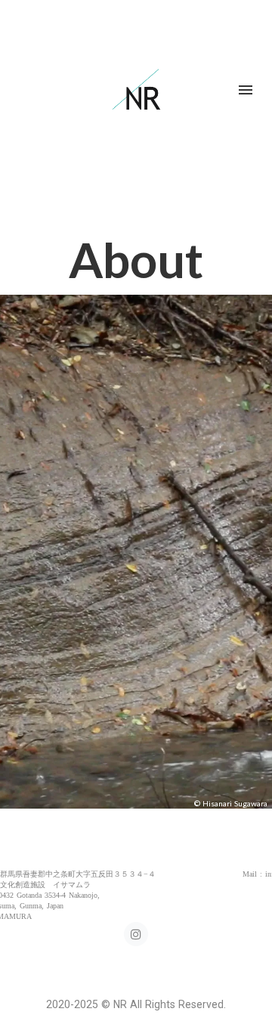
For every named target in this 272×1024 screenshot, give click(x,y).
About (136, 260)
